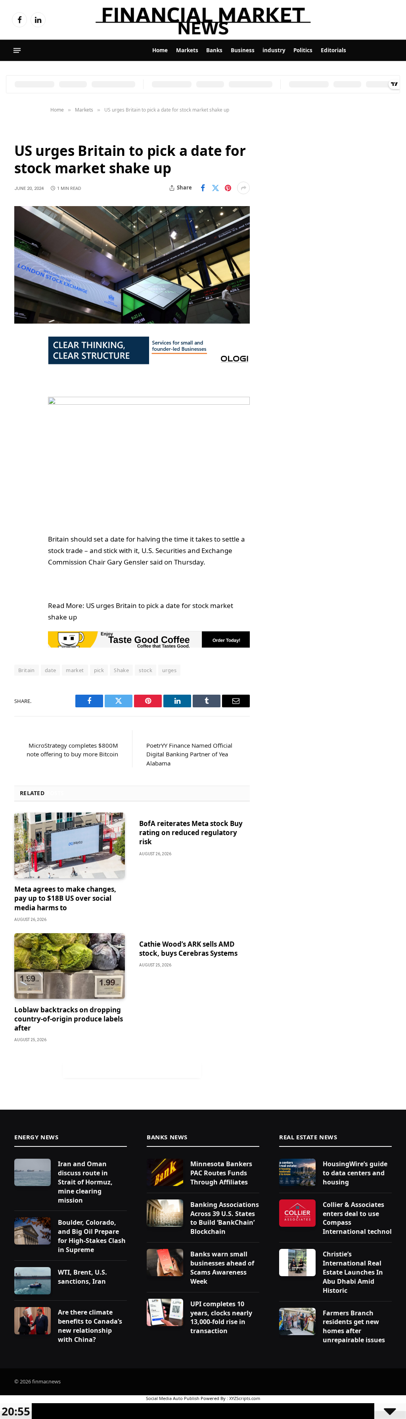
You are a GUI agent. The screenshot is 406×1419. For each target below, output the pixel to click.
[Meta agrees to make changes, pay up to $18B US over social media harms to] (69, 845)
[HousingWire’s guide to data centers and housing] (297, 1172)
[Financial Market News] (203, 20)
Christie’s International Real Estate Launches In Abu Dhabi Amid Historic (353, 1272)
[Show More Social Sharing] (243, 188)
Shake (121, 670)
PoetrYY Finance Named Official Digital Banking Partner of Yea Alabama (189, 754)
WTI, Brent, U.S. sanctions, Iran (82, 1277)
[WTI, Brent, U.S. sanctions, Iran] (32, 1280)
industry (273, 50)
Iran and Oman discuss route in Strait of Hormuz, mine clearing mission (85, 1182)
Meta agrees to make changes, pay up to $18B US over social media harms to (65, 898)
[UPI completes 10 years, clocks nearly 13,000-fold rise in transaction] (165, 1312)
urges (169, 670)
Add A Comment (132, 1069)
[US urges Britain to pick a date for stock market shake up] (132, 265)
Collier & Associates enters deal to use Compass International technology (363, 1218)
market (75, 670)
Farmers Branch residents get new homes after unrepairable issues (354, 1327)
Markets (187, 50)
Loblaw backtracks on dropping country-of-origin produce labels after (68, 1019)
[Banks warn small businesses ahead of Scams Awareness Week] (165, 1262)
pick (99, 670)
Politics (302, 50)
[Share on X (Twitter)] (215, 188)
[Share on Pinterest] (228, 188)
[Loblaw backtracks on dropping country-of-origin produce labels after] (69, 966)
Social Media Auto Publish (172, 1398)
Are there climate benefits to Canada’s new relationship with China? (90, 1326)
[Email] (22, 443)
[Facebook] (22, 363)
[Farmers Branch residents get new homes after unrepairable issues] (297, 1321)
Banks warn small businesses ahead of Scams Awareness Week (222, 1268)
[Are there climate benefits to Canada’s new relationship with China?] (32, 1320)
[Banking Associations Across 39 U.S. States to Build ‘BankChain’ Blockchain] (165, 1213)
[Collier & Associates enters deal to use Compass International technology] (297, 1213)
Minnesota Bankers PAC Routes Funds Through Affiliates (221, 1172)
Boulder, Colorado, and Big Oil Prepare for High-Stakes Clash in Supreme (92, 1236)
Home (160, 50)
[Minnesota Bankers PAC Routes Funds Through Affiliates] (165, 1172)
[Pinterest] (22, 423)
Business (243, 50)
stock (145, 670)
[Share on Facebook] (203, 188)
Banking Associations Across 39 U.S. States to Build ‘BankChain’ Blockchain (224, 1218)
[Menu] (17, 50)
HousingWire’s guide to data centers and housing (355, 1172)
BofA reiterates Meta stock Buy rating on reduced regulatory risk (191, 832)
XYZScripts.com (244, 1398)
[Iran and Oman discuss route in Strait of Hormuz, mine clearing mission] (32, 1172)
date (50, 670)
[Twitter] (22, 383)
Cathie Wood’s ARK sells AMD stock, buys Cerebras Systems (188, 949)
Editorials (333, 50)
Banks (214, 50)
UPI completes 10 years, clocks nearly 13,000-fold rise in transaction (221, 1318)
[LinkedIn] (22, 403)
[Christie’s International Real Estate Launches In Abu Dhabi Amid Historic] (297, 1262)
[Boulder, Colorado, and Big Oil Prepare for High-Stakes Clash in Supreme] (32, 1231)
